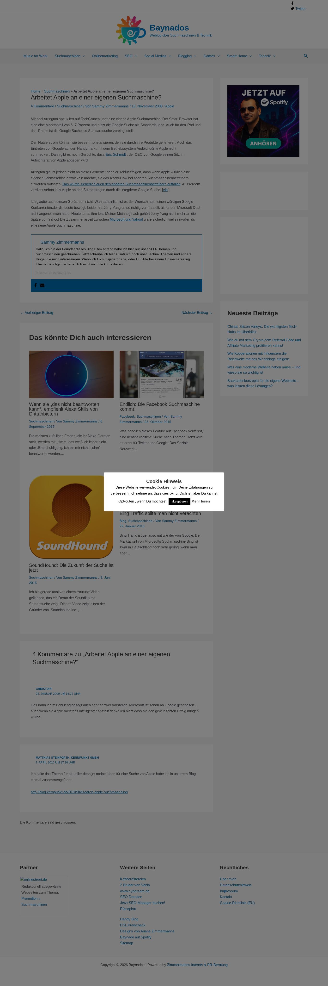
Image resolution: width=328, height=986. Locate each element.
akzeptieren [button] (179, 501)
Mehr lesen (200, 501)
